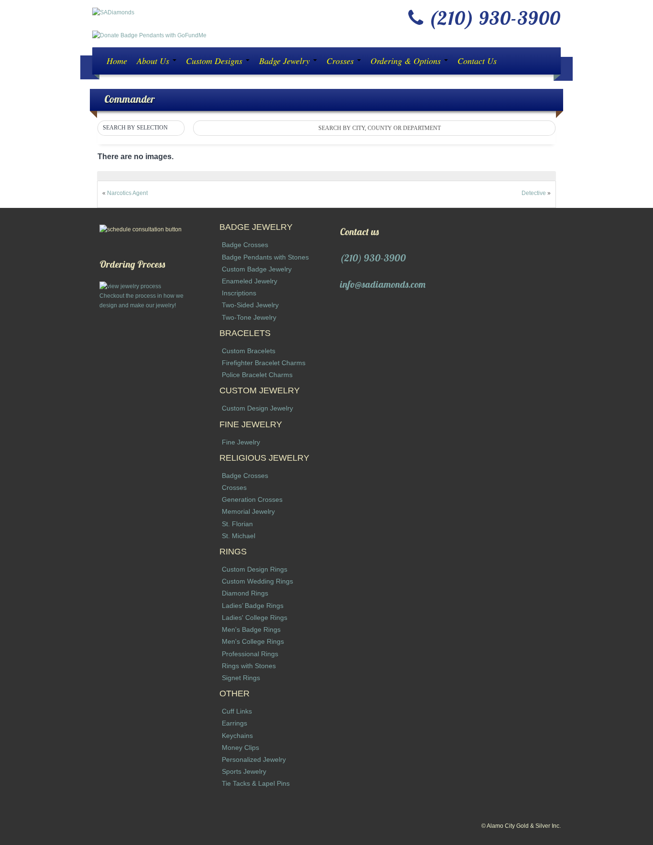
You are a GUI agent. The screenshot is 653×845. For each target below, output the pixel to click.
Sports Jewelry (244, 771)
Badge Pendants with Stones (265, 257)
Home (117, 60)
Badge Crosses (245, 245)
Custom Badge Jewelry (257, 269)
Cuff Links (237, 711)
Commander (129, 98)
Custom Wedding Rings (257, 581)
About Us (154, 60)
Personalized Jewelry (254, 759)
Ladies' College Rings (254, 617)
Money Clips (240, 747)
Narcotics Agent (127, 193)
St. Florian (237, 524)
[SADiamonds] (113, 12)
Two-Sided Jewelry (250, 305)
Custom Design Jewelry (257, 408)
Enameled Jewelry (249, 281)
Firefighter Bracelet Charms (263, 363)
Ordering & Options (406, 60)
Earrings (234, 723)
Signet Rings (241, 678)
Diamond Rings (245, 593)
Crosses (341, 60)
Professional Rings (250, 654)
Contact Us (477, 60)
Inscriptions (239, 293)
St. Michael (238, 536)
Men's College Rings (253, 641)
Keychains (237, 735)
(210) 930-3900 (373, 258)
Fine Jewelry (241, 442)
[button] (141, 128)
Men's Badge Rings (251, 629)
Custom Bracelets (248, 351)
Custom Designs (215, 60)
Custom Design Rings (254, 569)
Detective (534, 193)
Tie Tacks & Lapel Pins (256, 783)
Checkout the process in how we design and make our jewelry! (141, 300)
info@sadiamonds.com (382, 284)
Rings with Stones (249, 666)
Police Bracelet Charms (257, 375)
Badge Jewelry (285, 60)
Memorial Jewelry (248, 511)
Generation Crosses (252, 499)
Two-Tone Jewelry (249, 317)
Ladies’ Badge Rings (252, 605)
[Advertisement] (146, 453)
